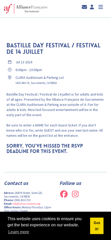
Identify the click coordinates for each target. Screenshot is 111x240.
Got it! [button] (97, 226)
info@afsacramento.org (26, 203)
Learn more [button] (18, 232)
